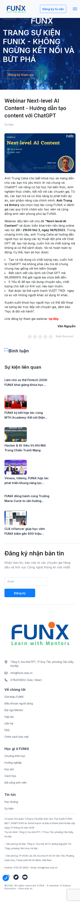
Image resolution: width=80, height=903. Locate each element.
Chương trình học (14, 755)
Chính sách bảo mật (16, 736)
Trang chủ (9, 19)
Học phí (9, 769)
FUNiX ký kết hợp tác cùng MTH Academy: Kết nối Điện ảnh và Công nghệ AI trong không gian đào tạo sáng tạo (25, 415)
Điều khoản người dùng (18, 703)
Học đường (11, 801)
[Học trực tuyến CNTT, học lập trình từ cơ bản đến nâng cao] (16, 9)
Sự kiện (9, 808)
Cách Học (10, 775)
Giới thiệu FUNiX (14, 696)
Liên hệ (8, 723)
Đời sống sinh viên (15, 782)
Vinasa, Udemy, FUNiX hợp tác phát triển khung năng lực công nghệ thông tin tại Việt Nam (26, 480)
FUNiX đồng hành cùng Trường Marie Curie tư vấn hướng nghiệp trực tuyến (26, 498)
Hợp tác (9, 716)
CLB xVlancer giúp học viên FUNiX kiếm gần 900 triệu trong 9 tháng (24, 531)
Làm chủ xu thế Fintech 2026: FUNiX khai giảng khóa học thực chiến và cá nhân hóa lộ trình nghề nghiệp (26, 382)
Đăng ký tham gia (21, 75)
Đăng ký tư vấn (53, 9)
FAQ (6, 730)
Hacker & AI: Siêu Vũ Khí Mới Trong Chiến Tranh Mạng (25, 448)
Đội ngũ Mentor (13, 710)
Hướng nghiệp (13, 762)
